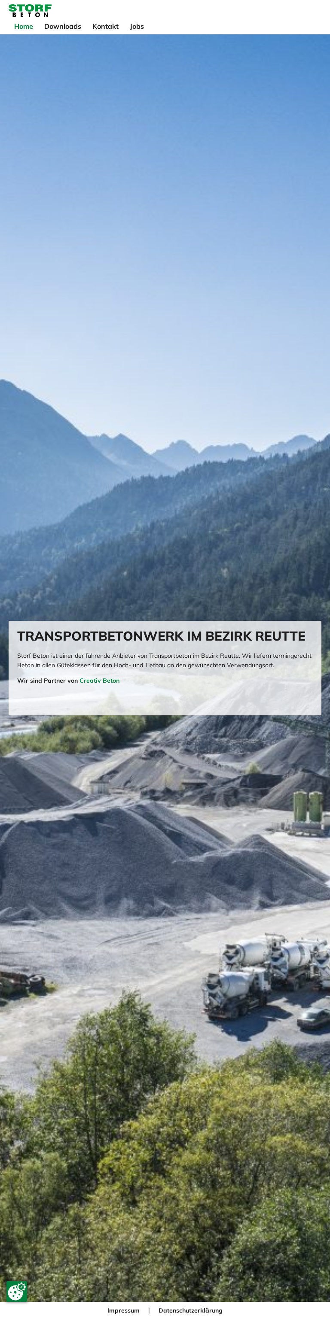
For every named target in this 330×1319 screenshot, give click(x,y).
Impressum (123, 1310)
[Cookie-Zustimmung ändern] (16, 1291)
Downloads (62, 26)
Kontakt (105, 26)
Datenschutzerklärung (191, 1310)
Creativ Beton (99, 680)
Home (23, 26)
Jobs (137, 26)
